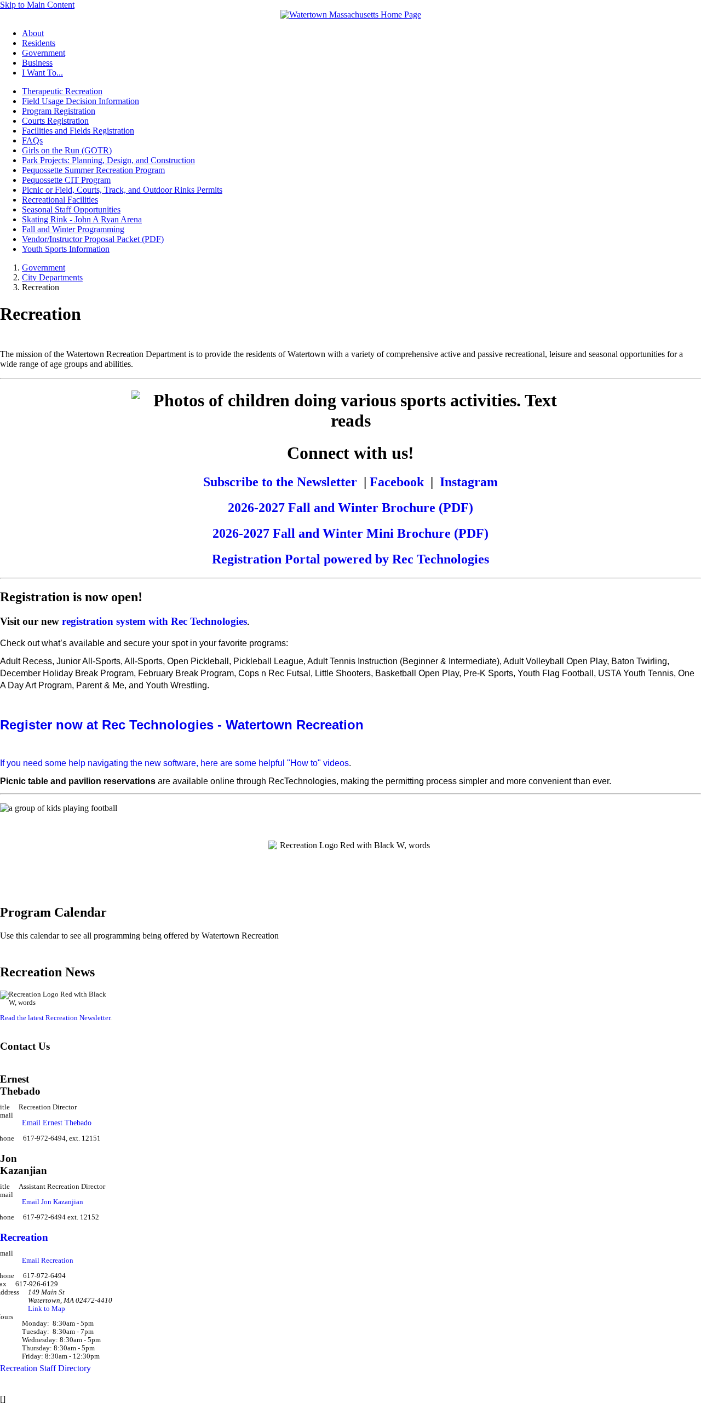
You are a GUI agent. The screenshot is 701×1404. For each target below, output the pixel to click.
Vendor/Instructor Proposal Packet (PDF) (93, 239)
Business (37, 62)
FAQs (32, 140)
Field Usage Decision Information (80, 101)
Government (43, 52)
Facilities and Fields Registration (78, 130)
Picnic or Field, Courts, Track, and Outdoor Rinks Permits (122, 189)
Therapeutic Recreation (62, 91)
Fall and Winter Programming (73, 229)
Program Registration (58, 111)
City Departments (52, 277)
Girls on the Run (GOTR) (67, 150)
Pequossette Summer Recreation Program (93, 170)
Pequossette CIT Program (66, 180)
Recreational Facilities (60, 199)
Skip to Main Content (37, 4)
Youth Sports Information (66, 249)
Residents (38, 43)
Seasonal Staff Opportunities (71, 209)
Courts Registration (55, 120)
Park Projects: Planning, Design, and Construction (108, 160)
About (33, 33)
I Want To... (42, 72)
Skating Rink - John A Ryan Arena (82, 219)
